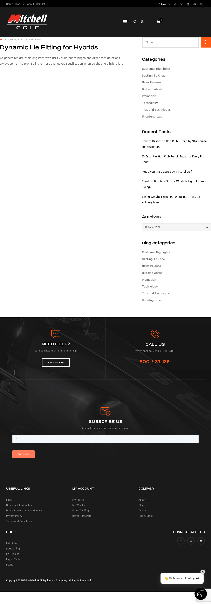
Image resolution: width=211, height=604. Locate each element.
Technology (150, 103)
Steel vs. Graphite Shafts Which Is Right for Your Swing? (174, 184)
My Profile (78, 500)
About (30, 4)
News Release (151, 82)
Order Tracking (80, 510)
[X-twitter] (181, 4)
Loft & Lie (11, 543)
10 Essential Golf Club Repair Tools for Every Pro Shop (173, 159)
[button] (125, 21)
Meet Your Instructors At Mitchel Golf (167, 172)
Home (9, 4)
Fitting (9, 565)
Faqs (9, 500)
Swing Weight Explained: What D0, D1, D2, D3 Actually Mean (171, 200)
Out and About (152, 89)
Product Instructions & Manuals (24, 510)
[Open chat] (201, 594)
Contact (40, 4)
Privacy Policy (14, 516)
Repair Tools (13, 559)
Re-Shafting (13, 548)
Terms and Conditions (19, 521)
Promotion (149, 96)
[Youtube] (194, 4)
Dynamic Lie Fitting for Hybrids (49, 47)
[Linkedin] (188, 4)
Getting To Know (153, 75)
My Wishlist (79, 505)
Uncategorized (152, 116)
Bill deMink (35, 39)
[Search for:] (170, 42)
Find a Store (145, 516)
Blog (17, 4)
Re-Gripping (12, 554)
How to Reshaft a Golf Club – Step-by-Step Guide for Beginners (174, 144)
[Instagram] (201, 4)
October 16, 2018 (13, 39)
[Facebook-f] (174, 4)
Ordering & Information (19, 505)
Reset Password (81, 516)
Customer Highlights (156, 69)
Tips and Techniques (156, 110)
